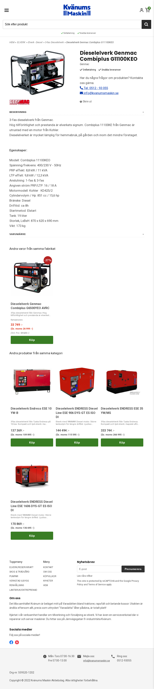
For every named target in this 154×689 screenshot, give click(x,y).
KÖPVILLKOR (49, 576)
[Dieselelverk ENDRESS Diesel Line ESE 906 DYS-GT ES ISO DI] (77, 382)
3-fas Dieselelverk (54, 42)
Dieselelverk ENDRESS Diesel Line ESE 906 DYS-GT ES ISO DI (77, 413)
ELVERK (21, 42)
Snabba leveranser (87, 33)
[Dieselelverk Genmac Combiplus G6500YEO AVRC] (32, 277)
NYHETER (48, 580)
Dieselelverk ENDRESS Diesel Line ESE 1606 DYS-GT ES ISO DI (32, 506)
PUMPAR (13, 576)
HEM (11, 42)
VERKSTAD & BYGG (19, 580)
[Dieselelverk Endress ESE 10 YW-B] (32, 382)
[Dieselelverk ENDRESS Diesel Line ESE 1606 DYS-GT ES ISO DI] (32, 475)
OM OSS (47, 571)
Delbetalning (69, 33)
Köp (32, 339)
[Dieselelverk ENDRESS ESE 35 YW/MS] (122, 382)
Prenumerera (133, 568)
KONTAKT (48, 567)
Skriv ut (87, 101)
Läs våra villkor (84, 576)
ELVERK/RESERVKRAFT (21, 567)
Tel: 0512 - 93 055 (95, 88)
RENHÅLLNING (16, 585)
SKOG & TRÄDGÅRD (19, 571)
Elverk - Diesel (35, 42)
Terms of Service (97, 584)
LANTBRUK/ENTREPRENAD (23, 590)
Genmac (84, 64)
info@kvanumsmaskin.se (101, 93)
